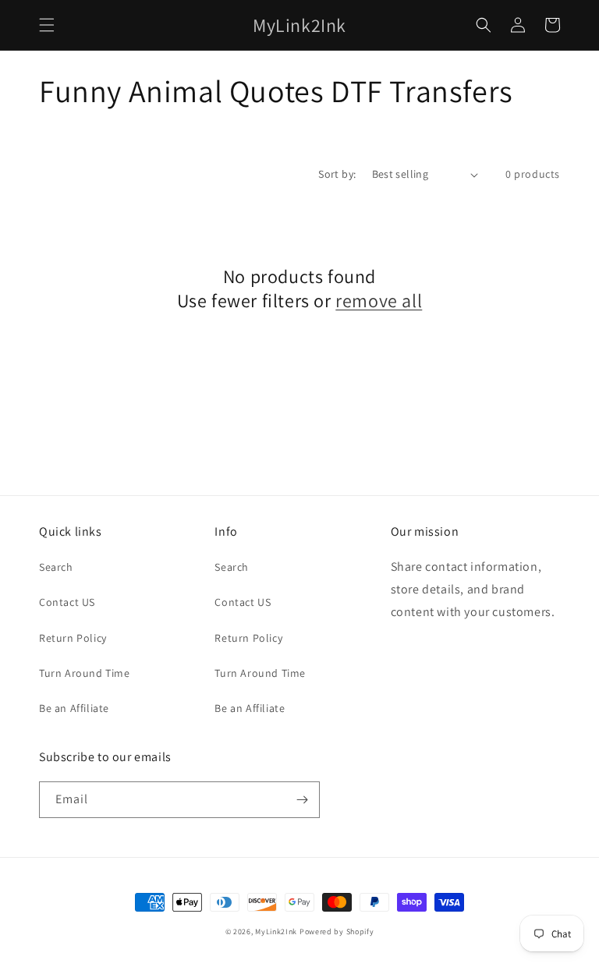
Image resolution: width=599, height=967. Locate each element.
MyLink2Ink (276, 931)
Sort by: (337, 174)
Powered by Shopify (337, 931)
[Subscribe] (302, 799)
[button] (47, 25)
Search (56, 567)
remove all (378, 301)
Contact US (67, 602)
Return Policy (73, 638)
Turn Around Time (84, 673)
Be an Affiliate (74, 708)
